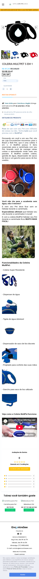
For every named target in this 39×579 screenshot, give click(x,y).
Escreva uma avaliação (19, 469)
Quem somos (19, 554)
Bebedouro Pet (29, 504)
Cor (5, 78)
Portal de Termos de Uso (14, 568)
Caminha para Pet (10, 504)
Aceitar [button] (22, 574)
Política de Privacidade (21, 567)
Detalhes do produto (11, 118)
